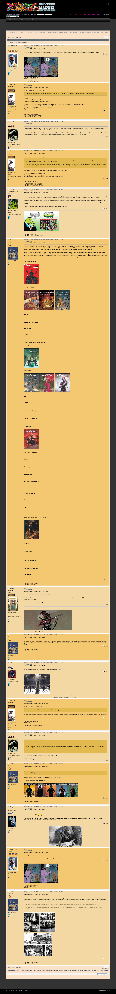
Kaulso (12, 189)
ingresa (27, 14)
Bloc (109, 990)
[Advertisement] (58, 26)
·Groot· (12, 240)
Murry (11, 807)
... (15, 37)
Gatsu (11, 663)
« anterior (102, 35)
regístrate (33, 14)
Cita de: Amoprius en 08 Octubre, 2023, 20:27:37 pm (34, 157)
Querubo (65, 32)
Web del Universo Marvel (13, 32)
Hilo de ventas (27, 608)
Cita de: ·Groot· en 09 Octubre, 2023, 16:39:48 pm (33, 739)
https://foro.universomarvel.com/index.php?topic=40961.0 (66, 697)
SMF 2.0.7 (8, 990)
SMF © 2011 (15, 990)
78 (16, 37)
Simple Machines (23, 990)
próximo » (107, 35)
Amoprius (12, 122)
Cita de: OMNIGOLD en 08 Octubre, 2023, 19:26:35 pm (34, 90)
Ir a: (96, 974)
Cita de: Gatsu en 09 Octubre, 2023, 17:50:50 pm (33, 706)
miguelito (61, 32)
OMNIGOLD (13, 46)
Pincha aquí (106, 14)
